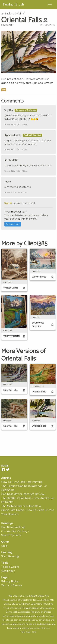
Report (7, 125)
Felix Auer (26, 632)
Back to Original (14, 13)
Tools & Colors (10, 566)
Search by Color (11, 535)
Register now (12, 224)
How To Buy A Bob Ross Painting (22, 481)
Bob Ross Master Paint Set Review (22, 494)
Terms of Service (11, 585)
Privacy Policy (10, 581)
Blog (4, 545)
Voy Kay (8, 110)
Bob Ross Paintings (13, 527)
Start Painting (10, 556)
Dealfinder (8, 570)
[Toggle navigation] (49, 4)
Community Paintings (14, 531)
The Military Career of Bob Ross (21, 506)
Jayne (7, 181)
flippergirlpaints (12, 135)
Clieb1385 (7, 25)
